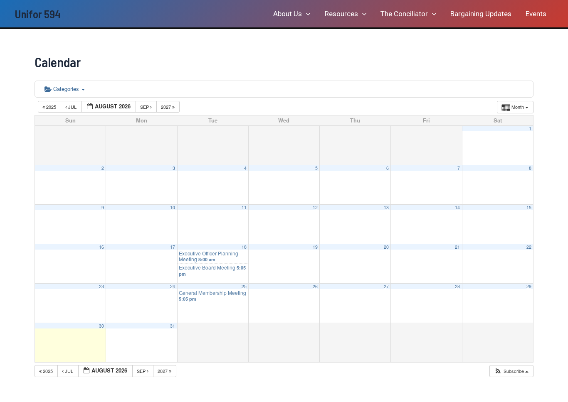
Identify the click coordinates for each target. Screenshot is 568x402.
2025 (51, 106)
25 (244, 286)
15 (528, 207)
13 (386, 207)
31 (172, 326)
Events (536, 14)
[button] (306, 13)
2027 (166, 106)
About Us (287, 14)
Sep (145, 106)
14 (457, 207)
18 (244, 247)
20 (386, 247)
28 (457, 286)
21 (457, 247)
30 (101, 326)
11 (244, 207)
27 (386, 286)
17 (172, 247)
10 (172, 207)
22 (528, 247)
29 (528, 286)
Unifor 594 (38, 13)
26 (315, 286)
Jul (72, 106)
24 (172, 286)
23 (101, 286)
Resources (341, 14)
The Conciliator (404, 14)
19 (315, 247)
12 (315, 207)
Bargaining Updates (480, 14)
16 (101, 247)
